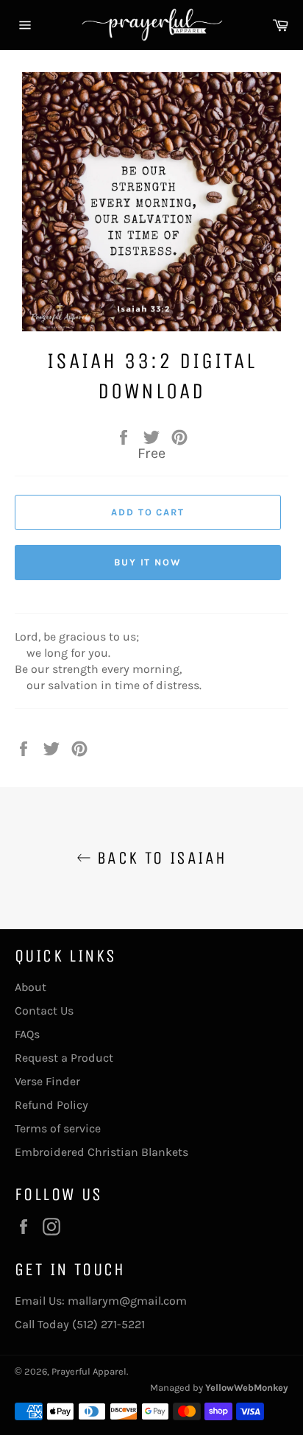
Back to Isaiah (159, 857)
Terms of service (58, 1128)
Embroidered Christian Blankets (101, 1152)
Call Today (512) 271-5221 (80, 1324)
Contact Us (44, 1011)
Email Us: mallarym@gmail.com (101, 1301)
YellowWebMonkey (246, 1387)
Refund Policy (51, 1105)
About (30, 987)
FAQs (27, 1034)
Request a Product (64, 1058)
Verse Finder (47, 1081)
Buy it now (148, 562)
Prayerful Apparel (88, 1371)
